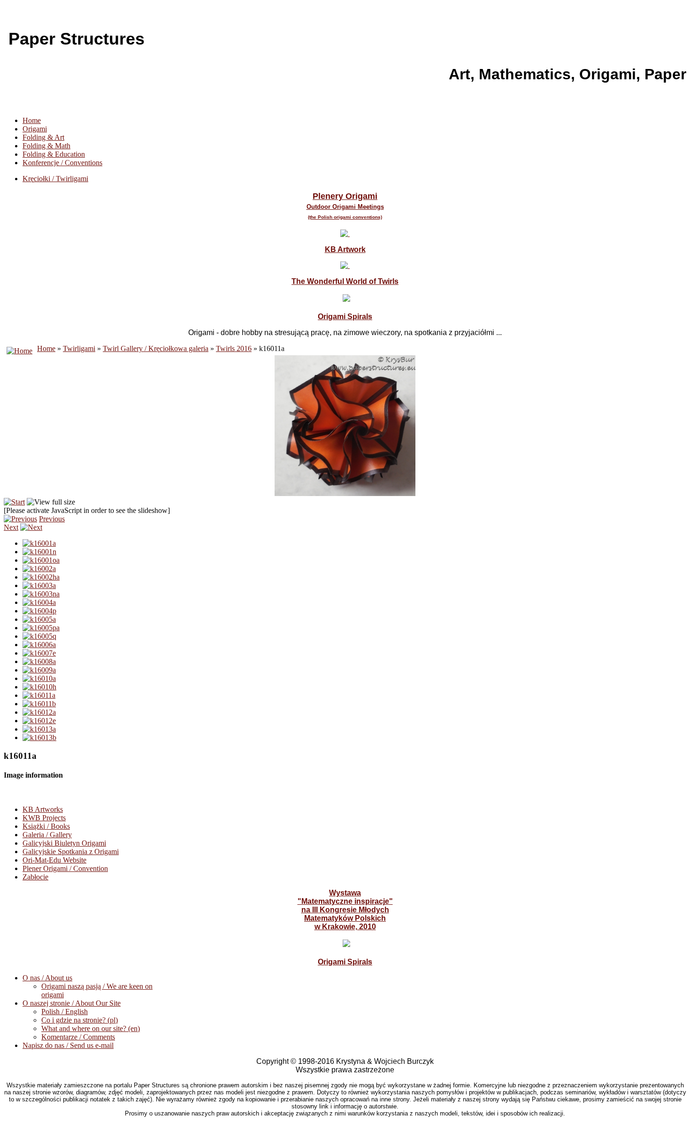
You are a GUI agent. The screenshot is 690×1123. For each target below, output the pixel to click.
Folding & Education (54, 154)
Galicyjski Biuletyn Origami (64, 843)
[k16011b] (39, 704)
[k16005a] (39, 619)
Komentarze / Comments (78, 1037)
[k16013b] (39, 737)
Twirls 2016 (234, 348)
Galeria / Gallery (47, 835)
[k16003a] (39, 585)
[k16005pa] (41, 628)
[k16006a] (39, 645)
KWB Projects (44, 818)
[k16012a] (39, 712)
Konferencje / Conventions (62, 163)
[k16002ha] (41, 577)
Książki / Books (46, 826)
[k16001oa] (41, 560)
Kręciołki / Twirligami (55, 179)
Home (32, 120)
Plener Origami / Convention (65, 868)
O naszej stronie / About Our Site (72, 1003)
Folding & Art (43, 137)
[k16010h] (39, 687)
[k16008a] (39, 661)
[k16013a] (39, 729)
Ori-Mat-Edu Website (54, 860)
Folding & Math (46, 146)
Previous (52, 519)
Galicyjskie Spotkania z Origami (71, 852)
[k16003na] (41, 594)
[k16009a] (39, 670)
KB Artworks (43, 809)
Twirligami (79, 348)
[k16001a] (39, 543)
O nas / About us (47, 978)
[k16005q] (39, 636)
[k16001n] (39, 552)
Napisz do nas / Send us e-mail (68, 1045)
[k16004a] (39, 602)
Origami (35, 129)
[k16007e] (39, 653)
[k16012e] (39, 721)
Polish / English (64, 1012)
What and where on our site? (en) (90, 1028)
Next (11, 527)
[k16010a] (39, 678)
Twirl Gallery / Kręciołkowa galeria (155, 348)
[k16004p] (39, 611)
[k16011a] (39, 695)
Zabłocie (35, 877)
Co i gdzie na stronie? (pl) (79, 1020)
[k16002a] (39, 569)
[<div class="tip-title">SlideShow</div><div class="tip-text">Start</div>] (14, 502)
